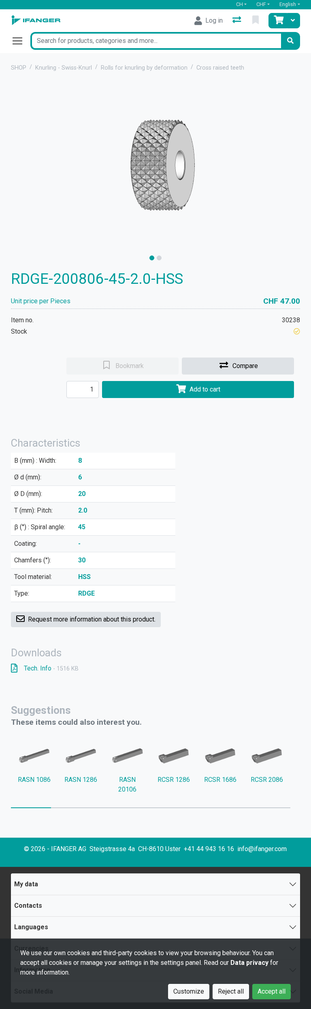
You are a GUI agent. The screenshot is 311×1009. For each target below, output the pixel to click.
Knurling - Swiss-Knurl (63, 67)
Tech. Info (51, 668)
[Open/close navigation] (20, 40)
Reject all (231, 991)
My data (26, 884)
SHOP (18, 67)
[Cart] (277, 20)
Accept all (271, 991)
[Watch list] (256, 21)
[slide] (151, 257)
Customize (188, 991)
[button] (297, 331)
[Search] (290, 41)
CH (239, 4)
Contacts (28, 905)
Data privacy (249, 962)
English (287, 4)
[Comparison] (237, 21)
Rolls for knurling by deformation (144, 67)
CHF (261, 4)
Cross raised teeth (220, 67)
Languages (31, 927)
